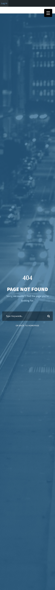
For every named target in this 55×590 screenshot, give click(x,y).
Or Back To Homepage (27, 325)
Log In (4, 3)
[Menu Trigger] (48, 13)
